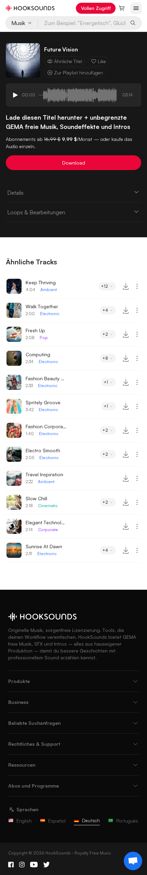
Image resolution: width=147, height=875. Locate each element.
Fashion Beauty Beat (46, 378)
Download (73, 163)
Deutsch (91, 820)
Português (127, 821)
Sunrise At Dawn (44, 546)
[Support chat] (133, 861)
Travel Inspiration (44, 474)
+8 (105, 358)
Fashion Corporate (46, 426)
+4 (105, 310)
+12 (104, 286)
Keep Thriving (41, 282)
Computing (38, 354)
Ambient (48, 289)
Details (15, 192)
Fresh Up (35, 330)
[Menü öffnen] (136, 8)
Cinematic (48, 505)
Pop (44, 337)
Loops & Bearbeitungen (36, 212)
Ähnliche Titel (68, 61)
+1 (106, 382)
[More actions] (137, 286)
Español (57, 821)
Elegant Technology (46, 522)
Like (102, 61)
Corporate (48, 529)
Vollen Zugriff (96, 8)
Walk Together (42, 306)
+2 (105, 334)
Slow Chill (36, 498)
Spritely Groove (43, 402)
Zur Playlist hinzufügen (78, 72)
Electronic (49, 313)
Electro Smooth (43, 450)
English (24, 821)
